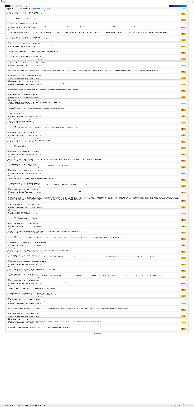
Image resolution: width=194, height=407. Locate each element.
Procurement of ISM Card (11, 64)
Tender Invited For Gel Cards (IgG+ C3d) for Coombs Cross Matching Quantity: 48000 (21, 18)
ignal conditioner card (26, 8)
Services (172, 1)
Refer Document (13, 13)
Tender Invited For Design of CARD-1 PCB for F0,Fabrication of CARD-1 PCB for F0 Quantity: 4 (23, 12)
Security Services (19, 37)
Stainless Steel (18, 100)
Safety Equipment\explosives (20, 10)
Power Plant (18, 145)
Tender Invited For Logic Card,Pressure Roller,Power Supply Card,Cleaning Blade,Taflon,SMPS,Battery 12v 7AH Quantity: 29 (28, 95)
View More (97, 333)
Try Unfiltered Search (36, 8)
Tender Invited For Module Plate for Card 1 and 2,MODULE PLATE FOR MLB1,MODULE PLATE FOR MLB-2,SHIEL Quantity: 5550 (32, 51)
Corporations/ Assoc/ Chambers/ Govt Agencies (24, 293)
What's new (179, 1)
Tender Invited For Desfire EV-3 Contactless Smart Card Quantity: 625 (19, 121)
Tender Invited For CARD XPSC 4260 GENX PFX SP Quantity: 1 (18, 146)
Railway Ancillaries (19, 326)
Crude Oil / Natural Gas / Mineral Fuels (22, 119)
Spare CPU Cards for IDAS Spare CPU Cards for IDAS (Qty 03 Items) (19, 212)
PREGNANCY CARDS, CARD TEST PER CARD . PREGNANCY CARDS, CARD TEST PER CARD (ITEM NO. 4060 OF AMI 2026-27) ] (30, 57)
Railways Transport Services (20, 23)
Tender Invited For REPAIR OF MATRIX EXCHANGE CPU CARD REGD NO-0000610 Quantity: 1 (23, 218)
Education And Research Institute (21, 17)
